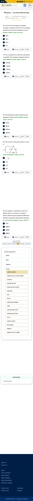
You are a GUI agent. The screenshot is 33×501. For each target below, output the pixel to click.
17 (15, 243)
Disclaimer (20, 488)
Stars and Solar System (12, 310)
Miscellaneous (10, 325)
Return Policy (5, 490)
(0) (22, 49)
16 (13, 243)
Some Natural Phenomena (12, 302)
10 (9, 243)
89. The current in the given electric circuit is (16, 148)
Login (26, 1)
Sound (8, 306)
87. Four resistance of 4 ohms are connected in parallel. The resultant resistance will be (16, 57)
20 (22, 243)
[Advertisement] (16, 95)
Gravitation (9, 291)
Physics (8, 269)
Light (8, 294)
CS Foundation (6, 473)
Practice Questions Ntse (10, 252)
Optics (8, 317)
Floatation (9, 279)
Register (30, 1)
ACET (3, 470)
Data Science (5, 475)
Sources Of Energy (11, 321)
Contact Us (4, 465)
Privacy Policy (5, 488)
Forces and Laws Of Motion (13, 287)
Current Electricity (11, 272)
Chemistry (8, 264)
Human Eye (9, 328)
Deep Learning (6, 478)
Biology (7, 255)
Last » (29, 243)
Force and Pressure (11, 283)
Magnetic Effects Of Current (13, 332)
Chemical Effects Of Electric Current (15, 276)
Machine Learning (7, 483)
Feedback (19, 490)
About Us (3, 462)
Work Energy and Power (12, 313)
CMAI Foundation (7, 480)
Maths (7, 260)
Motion (8, 298)
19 (20, 243)
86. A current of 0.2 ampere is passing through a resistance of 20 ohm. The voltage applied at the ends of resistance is (16, 29)
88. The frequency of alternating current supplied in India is (15, 117)
